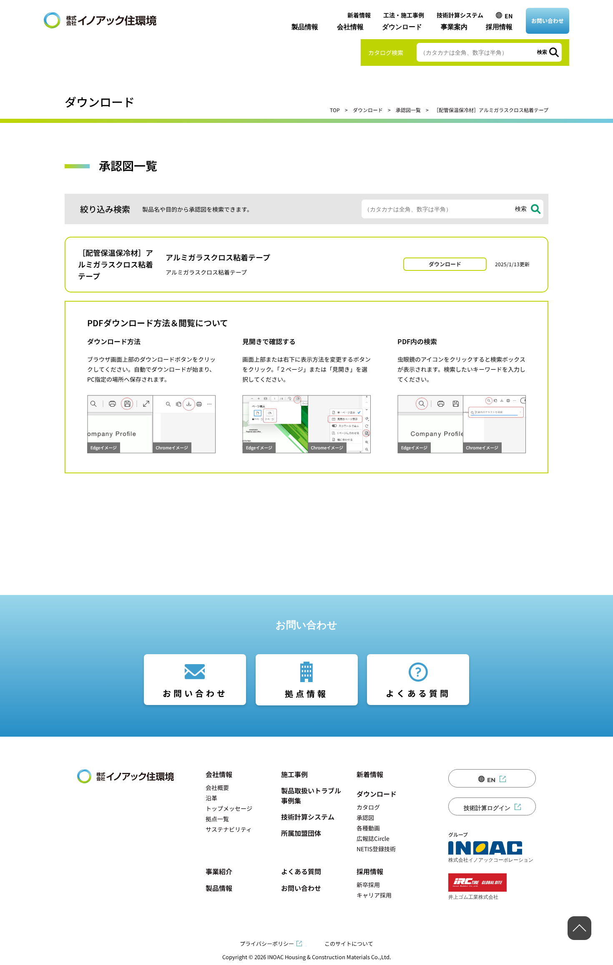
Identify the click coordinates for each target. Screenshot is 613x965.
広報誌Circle (373, 838)
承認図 (365, 817)
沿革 (211, 798)
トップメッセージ (229, 808)
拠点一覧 (217, 819)
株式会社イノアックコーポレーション (490, 859)
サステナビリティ (229, 829)
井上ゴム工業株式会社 (473, 897)
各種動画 (368, 828)
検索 (542, 52)
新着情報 (359, 15)
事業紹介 (219, 871)
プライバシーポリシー (267, 943)
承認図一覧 (408, 109)
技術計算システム (460, 15)
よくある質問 (418, 693)
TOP (335, 109)
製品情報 (304, 27)
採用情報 (499, 27)
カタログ (368, 807)
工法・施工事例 (403, 15)
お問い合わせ (547, 21)
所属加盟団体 (301, 833)
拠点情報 (306, 694)
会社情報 (350, 27)
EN (509, 16)
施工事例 (294, 774)
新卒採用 (368, 884)
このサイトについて (348, 943)
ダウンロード (402, 27)
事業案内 (454, 27)
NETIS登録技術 (376, 849)
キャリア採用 (374, 895)
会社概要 (217, 787)
